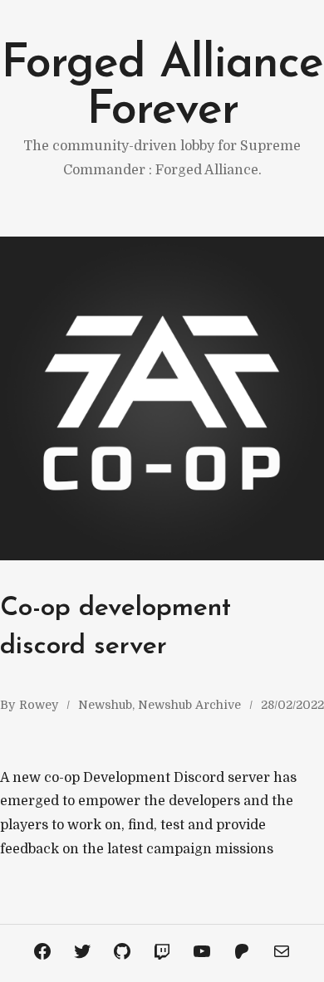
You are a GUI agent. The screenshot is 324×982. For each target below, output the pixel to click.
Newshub (105, 704)
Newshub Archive (189, 704)
